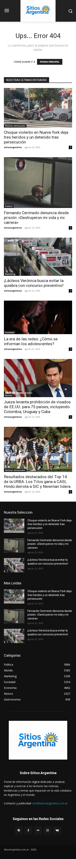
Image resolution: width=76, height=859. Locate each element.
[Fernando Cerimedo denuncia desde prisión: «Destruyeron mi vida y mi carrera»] (38, 182)
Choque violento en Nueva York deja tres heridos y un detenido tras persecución (36, 137)
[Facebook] (28, 830)
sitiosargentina (13, 147)
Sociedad (9, 332)
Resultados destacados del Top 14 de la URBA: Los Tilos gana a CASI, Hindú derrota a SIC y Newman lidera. (37, 481)
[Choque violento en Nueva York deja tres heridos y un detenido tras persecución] (38, 108)
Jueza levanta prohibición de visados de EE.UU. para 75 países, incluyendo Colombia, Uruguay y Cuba (37, 407)
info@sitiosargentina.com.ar (50, 803)
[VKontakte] (57, 830)
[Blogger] (19, 830)
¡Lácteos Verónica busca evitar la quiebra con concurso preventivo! (34, 283)
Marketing (10, 274)
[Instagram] (47, 830)
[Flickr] (38, 830)
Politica (8, 206)
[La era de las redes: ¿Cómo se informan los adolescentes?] (38, 317)
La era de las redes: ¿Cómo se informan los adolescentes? (31, 341)
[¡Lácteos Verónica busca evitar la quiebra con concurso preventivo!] (38, 257)
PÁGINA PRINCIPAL (49, 61)
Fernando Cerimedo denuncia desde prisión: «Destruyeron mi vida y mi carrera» (36, 217)
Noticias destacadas (15, 125)
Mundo (8, 395)
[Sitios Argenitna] (38, 740)
